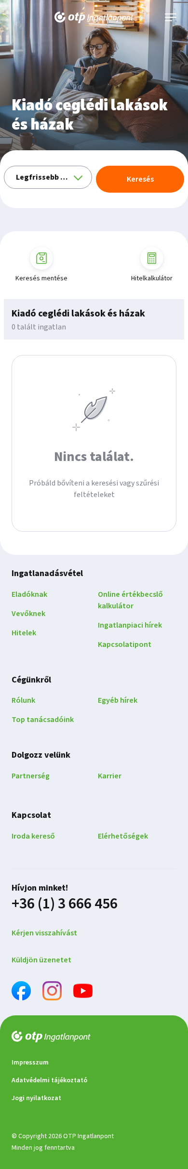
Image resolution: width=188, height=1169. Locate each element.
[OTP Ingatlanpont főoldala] (94, 17)
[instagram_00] (52, 992)
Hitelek (24, 633)
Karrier (109, 776)
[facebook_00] (21, 992)
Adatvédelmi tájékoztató (49, 1080)
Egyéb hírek (117, 700)
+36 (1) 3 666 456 (65, 903)
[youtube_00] (83, 992)
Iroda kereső (33, 836)
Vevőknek (28, 613)
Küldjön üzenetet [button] (41, 960)
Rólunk (23, 700)
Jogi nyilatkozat (36, 1098)
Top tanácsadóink (43, 719)
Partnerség (31, 776)
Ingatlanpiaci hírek (130, 625)
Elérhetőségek (123, 836)
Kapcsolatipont (124, 644)
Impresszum (30, 1062)
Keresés (140, 179)
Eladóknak (29, 594)
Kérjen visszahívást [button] (44, 933)
